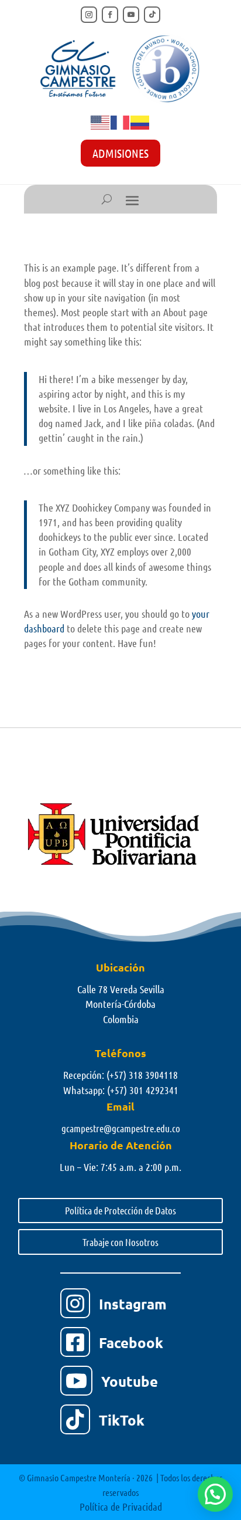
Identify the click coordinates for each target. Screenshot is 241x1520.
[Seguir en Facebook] (110, 14)
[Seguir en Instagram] (89, 14)
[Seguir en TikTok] (152, 14)
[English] (101, 121)
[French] (120, 121)
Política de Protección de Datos (120, 1210)
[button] (215, 1494)
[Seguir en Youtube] (131, 14)
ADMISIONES (120, 153)
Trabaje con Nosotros (120, 1242)
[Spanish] (140, 121)
